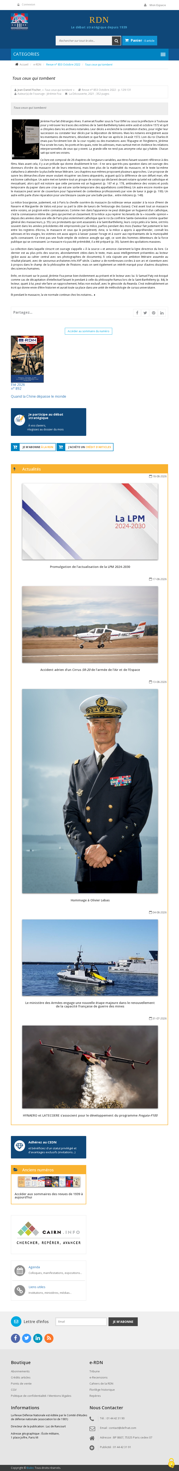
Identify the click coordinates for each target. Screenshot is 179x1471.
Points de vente (21, 1383)
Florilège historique (102, 1390)
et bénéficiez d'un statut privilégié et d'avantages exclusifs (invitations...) (52, 1150)
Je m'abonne (123, 1322)
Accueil (24, 64)
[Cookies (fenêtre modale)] (171, 1463)
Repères (95, 1396)
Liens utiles (37, 1287)
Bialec (30, 1468)
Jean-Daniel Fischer (29, 90)
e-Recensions (99, 1377)
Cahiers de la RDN (101, 1383)
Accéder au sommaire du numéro (88, 331)
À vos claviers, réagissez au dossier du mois (45, 427)
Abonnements (20, 1371)
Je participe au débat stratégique (45, 416)
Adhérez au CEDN (42, 1142)
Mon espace (158, 5)
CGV (14, 1390)
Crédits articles (21, 1377)
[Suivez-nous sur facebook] (15, 1338)
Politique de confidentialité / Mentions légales (41, 1396)
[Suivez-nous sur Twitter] (26, 1338)
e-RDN (37, 64)
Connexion (28, 4)
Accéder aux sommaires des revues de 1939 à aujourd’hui (49, 1195)
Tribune (95, 1371)
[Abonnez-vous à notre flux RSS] (48, 1338)
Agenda (34, 1267)
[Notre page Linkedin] (37, 1338)
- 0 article (143, 40)
